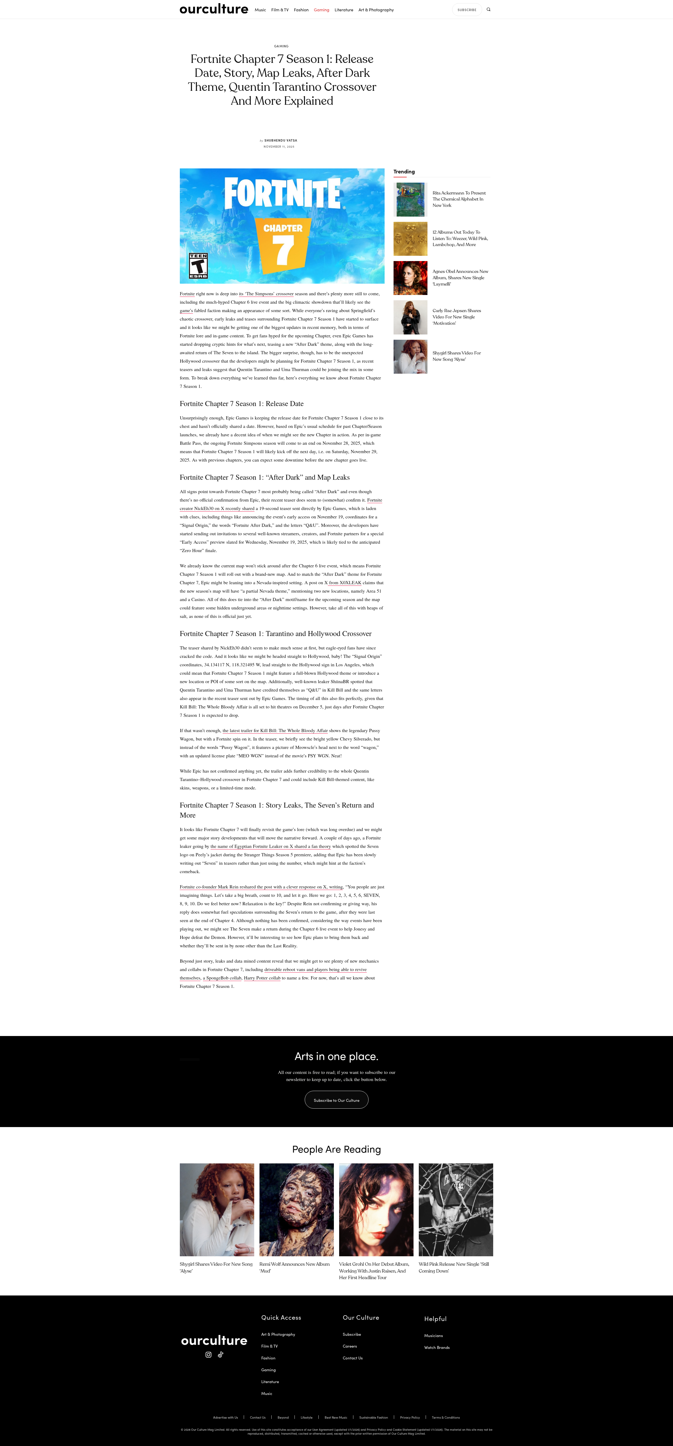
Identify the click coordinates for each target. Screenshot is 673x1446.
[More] (322, 126)
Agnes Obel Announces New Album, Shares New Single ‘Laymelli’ (460, 278)
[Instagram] (208, 1355)
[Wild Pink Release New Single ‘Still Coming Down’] (456, 1210)
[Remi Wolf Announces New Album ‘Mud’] (296, 1210)
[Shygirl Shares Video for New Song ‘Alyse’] (410, 357)
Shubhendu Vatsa (280, 140)
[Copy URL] (309, 126)
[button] (488, 9)
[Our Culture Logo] (214, 8)
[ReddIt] (297, 126)
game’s (186, 310)
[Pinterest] (285, 126)
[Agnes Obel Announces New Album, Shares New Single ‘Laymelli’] (410, 278)
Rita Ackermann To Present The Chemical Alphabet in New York (459, 199)
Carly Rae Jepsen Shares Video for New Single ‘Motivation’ (457, 317)
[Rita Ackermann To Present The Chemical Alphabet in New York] (410, 200)
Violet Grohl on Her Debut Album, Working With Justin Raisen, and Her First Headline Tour (374, 1271)
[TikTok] (220, 1355)
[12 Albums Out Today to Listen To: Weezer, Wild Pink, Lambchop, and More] (410, 239)
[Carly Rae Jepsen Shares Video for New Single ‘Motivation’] (410, 317)
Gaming (281, 46)
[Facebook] (273, 126)
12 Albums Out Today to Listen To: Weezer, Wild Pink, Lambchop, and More (460, 238)
